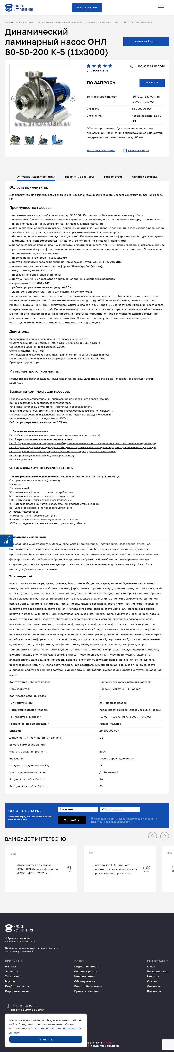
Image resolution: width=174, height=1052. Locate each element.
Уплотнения (13, 976)
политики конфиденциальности (111, 821)
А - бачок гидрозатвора (23, 511)
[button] (14, 99)
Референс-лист (158, 971)
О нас (151, 966)
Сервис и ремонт (86, 971)
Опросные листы (17, 991)
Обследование (84, 981)
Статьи (152, 981)
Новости (153, 976)
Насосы (10, 966)
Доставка (154, 986)
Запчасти (12, 971)
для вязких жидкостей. (59, 467)
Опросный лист (146, 42)
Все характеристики (101, 151)
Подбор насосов (17, 986)
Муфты (10, 981)
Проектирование (86, 991)
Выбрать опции (139, 151)
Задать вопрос (87, 8)
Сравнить (99, 70)
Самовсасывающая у (21, 467)
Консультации (84, 976)
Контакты (154, 991)
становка (39, 467)
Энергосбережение (88, 986)
